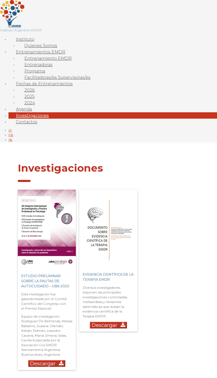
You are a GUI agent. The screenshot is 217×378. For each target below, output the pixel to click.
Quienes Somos (40, 45)
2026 (29, 90)
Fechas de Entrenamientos (44, 83)
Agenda (24, 109)
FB (10, 135)
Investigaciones (32, 115)
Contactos (26, 121)
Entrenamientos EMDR (40, 51)
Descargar (43, 363)
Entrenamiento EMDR (48, 58)
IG (10, 130)
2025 (29, 96)
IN (10, 140)
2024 (29, 102)
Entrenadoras (38, 64)
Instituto (25, 39)
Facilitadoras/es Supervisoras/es (57, 77)
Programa (34, 71)
